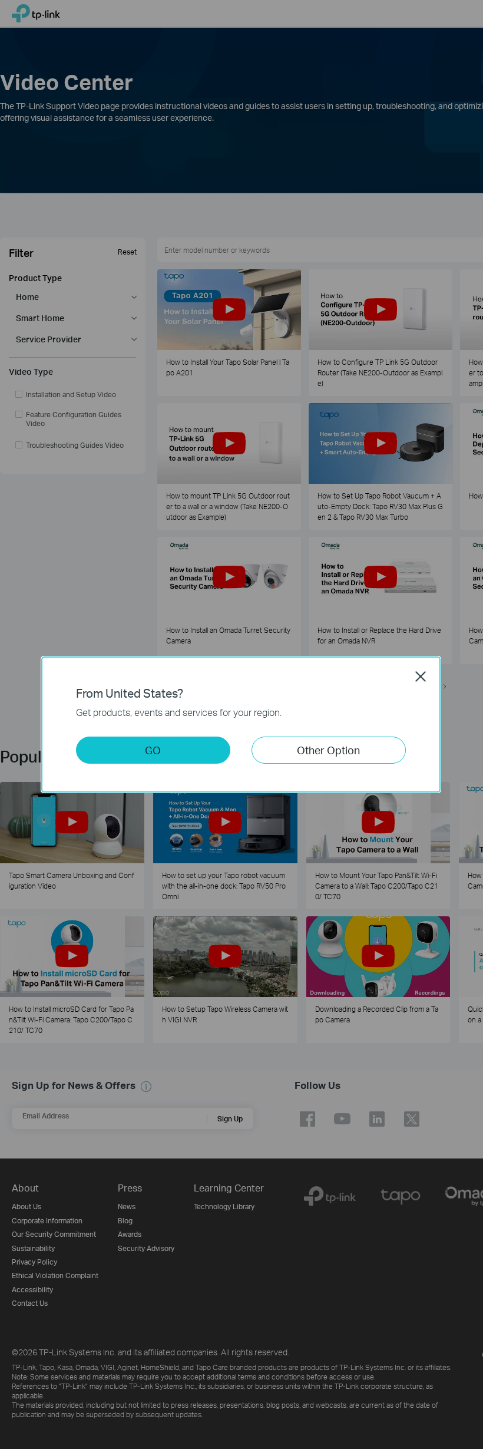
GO (153, 750)
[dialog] (241, 724)
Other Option (328, 750)
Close (420, 676)
